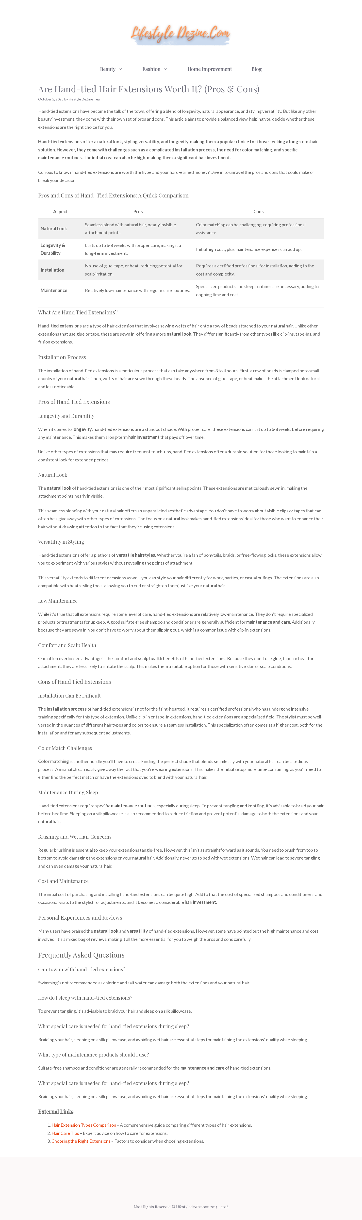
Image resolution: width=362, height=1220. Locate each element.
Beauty (107, 68)
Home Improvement (210, 68)
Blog (257, 68)
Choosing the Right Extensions (81, 1141)
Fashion (152, 68)
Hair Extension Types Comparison (83, 1125)
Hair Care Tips (65, 1133)
